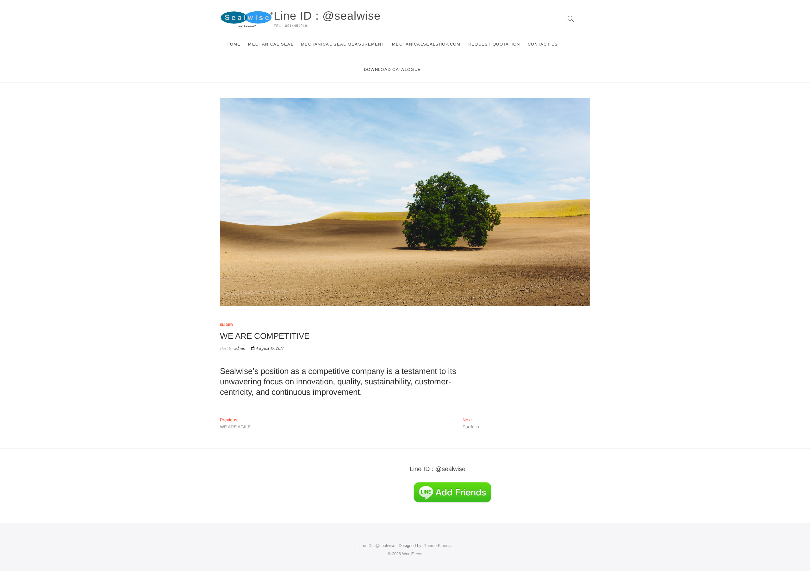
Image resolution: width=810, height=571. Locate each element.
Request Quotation (494, 44)
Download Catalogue (392, 69)
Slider (226, 324)
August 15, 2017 (269, 348)
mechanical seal (270, 44)
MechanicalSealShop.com (426, 44)
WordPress (412, 553)
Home (233, 44)
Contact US (543, 44)
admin (239, 348)
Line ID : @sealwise (327, 15)
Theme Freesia (438, 545)
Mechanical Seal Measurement (342, 44)
